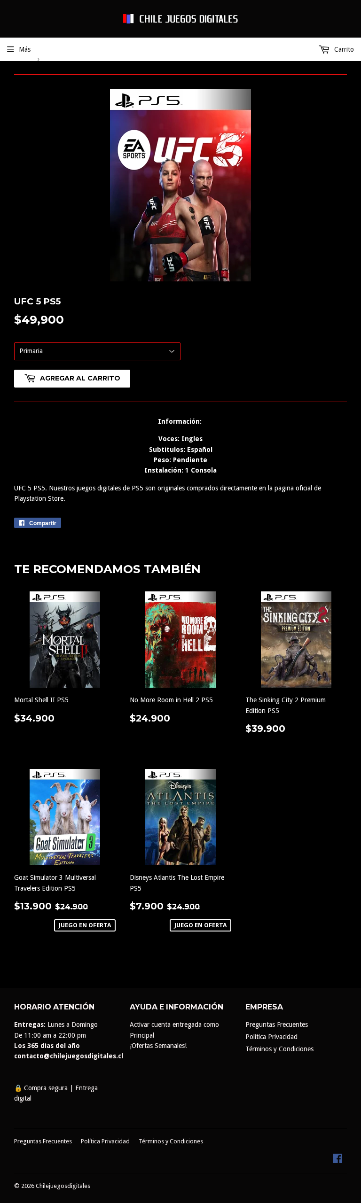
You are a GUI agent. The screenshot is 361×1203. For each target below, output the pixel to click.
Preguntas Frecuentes (276, 1024)
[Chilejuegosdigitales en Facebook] (337, 1160)
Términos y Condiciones (279, 1049)
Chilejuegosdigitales (63, 1185)
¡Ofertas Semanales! (158, 1045)
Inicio (21, 58)
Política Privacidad (271, 1036)
